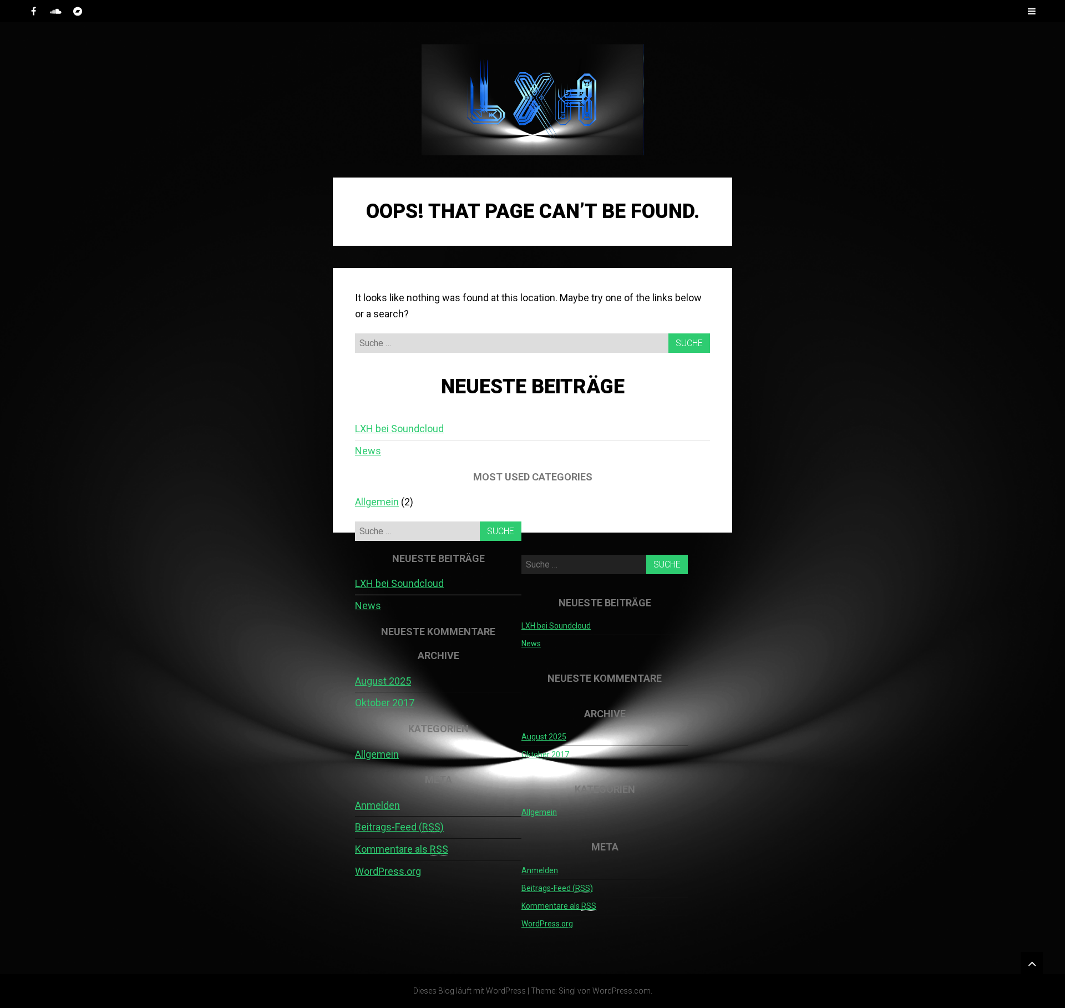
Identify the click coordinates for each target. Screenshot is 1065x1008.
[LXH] (532, 99)
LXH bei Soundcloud (399, 428)
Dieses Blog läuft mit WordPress (469, 990)
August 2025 (383, 681)
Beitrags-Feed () (399, 827)
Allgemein (377, 502)
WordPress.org (388, 871)
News (368, 451)
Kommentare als (401, 849)
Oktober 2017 (384, 702)
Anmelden (377, 805)
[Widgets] (1032, 963)
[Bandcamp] (78, 11)
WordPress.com (621, 990)
